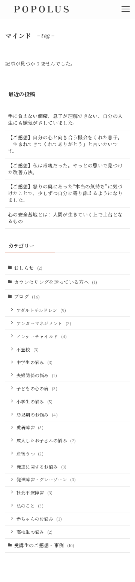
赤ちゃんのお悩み (39, 519)
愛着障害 (30, 427)
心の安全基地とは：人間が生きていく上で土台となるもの (65, 218)
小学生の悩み (34, 401)
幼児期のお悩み (37, 415)
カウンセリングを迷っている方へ (55, 281)
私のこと (30, 506)
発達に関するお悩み (41, 467)
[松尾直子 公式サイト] (41, 9)
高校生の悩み (34, 532)
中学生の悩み (34, 362)
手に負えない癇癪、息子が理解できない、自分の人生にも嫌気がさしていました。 (65, 119)
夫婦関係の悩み (36, 375)
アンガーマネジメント (44, 323)
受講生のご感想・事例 (44, 545)
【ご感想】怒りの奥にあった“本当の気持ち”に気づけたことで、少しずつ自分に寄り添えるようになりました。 (65, 193)
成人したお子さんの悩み (46, 440)
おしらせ (28, 267)
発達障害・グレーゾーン (46, 479)
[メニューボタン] (125, 9)
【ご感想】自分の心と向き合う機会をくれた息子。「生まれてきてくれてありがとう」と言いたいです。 (65, 144)
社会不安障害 (34, 492)
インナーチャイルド (41, 336)
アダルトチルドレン (41, 310)
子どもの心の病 (37, 388)
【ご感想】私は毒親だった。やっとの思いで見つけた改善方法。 (65, 169)
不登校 (27, 349)
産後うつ (30, 454)
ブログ (27, 296)
